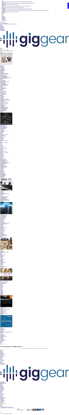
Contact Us (1, 355)
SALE (3, 13)
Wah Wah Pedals (2, 82)
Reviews (1, 351)
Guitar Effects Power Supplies (4, 85)
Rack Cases (1, 232)
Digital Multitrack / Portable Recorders (13, 10)
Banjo (5, 7)
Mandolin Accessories (3, 262)
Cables (3, 11)
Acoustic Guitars (2, 66)
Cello (17, 7)
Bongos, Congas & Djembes (4, 142)
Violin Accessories (2, 259)
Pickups (10, 1)
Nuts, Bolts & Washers (3, 175)
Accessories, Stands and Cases (4, 140)
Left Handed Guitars (3, 70)
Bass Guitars (2, 67)
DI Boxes (1, 231)
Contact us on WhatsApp (4, 23)
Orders (1, 361)
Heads (1, 158)
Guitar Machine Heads (3, 109)
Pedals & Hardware (2, 165)
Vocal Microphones (2, 222)
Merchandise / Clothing (16, 11)
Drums (3, 2)
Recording (3, 9)
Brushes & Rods (2, 155)
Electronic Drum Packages (3, 126)
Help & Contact (4, 20)
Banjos (1, 254)
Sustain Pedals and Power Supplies (4, 200)
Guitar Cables (2, 97)
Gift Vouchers (11, 11)
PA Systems (1, 214)
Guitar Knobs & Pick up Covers (4, 108)
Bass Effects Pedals (2, 81)
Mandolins (1, 261)
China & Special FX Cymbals (4, 134)
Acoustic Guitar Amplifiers (3, 75)
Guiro (1, 145)
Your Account (2, 360)
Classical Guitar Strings (3, 94)
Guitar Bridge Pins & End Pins (4, 107)
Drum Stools (2, 170)
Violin (10, 7)
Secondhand (3, 12)
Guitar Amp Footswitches (3, 78)
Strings (12, 1)
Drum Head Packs (2, 161)
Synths (9, 4)
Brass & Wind (4, 8)
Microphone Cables (2, 329)
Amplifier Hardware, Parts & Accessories (5, 77)
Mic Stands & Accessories (3, 228)
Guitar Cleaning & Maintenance (22, 1)
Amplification (6, 1)
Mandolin (12, 7)
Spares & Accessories (3, 128)
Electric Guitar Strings (3, 91)
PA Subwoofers (2, 218)
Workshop (1, 25)
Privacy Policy (2, 364)
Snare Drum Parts (2, 176)
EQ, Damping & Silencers (3, 151)
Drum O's (1, 149)
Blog (2, 15)
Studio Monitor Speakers (31, 10)
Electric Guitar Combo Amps (4, 73)
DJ (48, 10)
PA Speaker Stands (2, 230)
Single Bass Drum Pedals (3, 166)
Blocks (1, 141)
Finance (1, 359)
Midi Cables (1, 331)
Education (1, 28)
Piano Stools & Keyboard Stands (4, 199)
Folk (2, 6)
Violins (1, 258)
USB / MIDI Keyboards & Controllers (23, 10)
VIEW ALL (1, 71)
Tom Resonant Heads (3, 163)
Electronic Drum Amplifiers (3, 127)
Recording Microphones (37, 10)
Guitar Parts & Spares (29, 1)
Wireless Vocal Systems (3, 234)
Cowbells (1, 144)
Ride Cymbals (2, 137)
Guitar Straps (2, 100)
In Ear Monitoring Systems (3, 235)
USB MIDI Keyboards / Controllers (4, 193)
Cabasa (1, 143)
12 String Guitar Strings (3, 93)
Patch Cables (2, 332)
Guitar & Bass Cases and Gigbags (4, 99)
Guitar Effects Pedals (3, 80)
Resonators (14, 7)
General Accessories (6, 11)
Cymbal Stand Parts (2, 174)
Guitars (3, 1)
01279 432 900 (3, 30)
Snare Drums (2, 131)
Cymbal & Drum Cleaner (3, 148)
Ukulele (3, 7)
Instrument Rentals (4, 19)
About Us (1, 350)
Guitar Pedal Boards (2, 84)
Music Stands (2, 335)
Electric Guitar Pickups (3, 87)
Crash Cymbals (2, 135)
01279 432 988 (2, 401)
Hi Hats (1, 136)
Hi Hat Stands (2, 167)
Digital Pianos (4, 4)
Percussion (1, 139)
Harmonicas (7, 7)
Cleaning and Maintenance (3, 197)
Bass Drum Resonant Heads (3, 160)
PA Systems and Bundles (3, 215)
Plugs (1, 333)
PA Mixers (1, 219)
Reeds (1, 281)
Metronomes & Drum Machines (4, 152)
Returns (1, 357)
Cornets (1, 287)
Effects (8, 1)
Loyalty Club (2, 353)
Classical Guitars (2, 68)
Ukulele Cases (2, 251)
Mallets (1, 156)
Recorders (1, 290)
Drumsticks (1, 154)
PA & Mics (3, 5)
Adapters (1, 330)
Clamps (1, 169)
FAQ (1, 358)
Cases (1, 147)
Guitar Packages (2, 69)
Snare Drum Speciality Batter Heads (4, 162)
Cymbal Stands (2, 168)
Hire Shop (3, 16)
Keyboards (7, 4)
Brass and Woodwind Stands (4, 282)
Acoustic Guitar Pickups (3, 88)
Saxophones (1, 291)
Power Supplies (2, 338)
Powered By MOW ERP (10, 407)
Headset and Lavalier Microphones (4, 223)
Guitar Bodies (2, 106)
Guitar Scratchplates (2, 110)
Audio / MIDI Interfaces (5, 10)
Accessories (1, 314)
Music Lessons (4, 18)
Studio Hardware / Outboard (44, 10)
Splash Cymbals (2, 138)
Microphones (2, 221)
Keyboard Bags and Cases (3, 198)
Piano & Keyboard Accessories (14, 4)
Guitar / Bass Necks (2, 105)
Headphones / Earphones (3, 336)
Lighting (1, 225)
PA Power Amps (2, 220)
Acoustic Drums (2, 130)
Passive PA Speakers (3, 217)
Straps (1, 284)
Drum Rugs (1, 150)
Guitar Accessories (15, 1)
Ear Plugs (1, 337)
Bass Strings (1, 92)
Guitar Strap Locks (2, 101)
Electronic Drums (2, 125)
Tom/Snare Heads (2, 164)
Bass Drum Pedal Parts (3, 173)
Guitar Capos (2, 98)
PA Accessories (2, 229)
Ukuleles (1, 250)
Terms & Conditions (2, 363)
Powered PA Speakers (3, 216)
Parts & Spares (2, 283)
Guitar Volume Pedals (3, 83)
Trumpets (1, 293)
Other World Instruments (21, 7)
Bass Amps (1, 74)
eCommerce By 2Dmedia (3, 407)
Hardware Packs (2, 171)
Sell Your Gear (2, 356)
